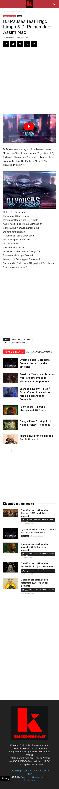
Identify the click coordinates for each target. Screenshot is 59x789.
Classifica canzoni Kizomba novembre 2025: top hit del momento (34, 547)
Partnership (16, 770)
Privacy (37, 770)
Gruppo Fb (37, 777)
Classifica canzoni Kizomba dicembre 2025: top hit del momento (34, 513)
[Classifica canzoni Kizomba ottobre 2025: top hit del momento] (10, 567)
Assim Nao (16, 339)
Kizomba (24, 536)
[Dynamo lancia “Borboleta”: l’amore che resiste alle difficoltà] (10, 363)
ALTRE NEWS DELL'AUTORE (39, 352)
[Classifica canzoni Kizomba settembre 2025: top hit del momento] (10, 583)
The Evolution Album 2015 (14, 343)
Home (5, 11)
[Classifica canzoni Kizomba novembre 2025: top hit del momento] (10, 548)
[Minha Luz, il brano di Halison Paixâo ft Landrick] (10, 439)
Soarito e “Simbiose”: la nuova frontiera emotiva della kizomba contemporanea (37, 378)
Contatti (28, 770)
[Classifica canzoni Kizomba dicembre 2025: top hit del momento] (10, 513)
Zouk (19, 16)
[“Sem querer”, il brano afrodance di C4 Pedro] (10, 410)
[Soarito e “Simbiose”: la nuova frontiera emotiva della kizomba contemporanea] (10, 378)
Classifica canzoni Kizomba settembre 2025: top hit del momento (34, 583)
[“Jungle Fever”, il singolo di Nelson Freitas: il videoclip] (10, 425)
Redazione (10, 37)
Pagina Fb (25, 777)
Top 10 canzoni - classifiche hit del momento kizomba (37, 520)
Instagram (29, 780)
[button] (55, 4)
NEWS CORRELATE (14, 352)
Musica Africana (18, 11)
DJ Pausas (27, 339)
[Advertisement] (29, 80)
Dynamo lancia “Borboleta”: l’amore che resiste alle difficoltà (35, 363)
